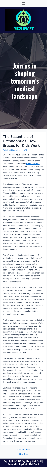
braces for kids (32, 164)
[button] (23, 3)
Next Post (23, 454)
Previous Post (23, 449)
